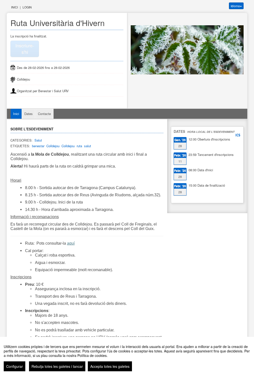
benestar (38, 146)
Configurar (14, 366)
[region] (127, 356)
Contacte (44, 113)
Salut (38, 140)
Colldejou (53, 146)
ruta (79, 146)
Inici (14, 7)
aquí (71, 243)
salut (87, 146)
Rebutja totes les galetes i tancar (57, 366)
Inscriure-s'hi (24, 48)
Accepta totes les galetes (109, 366)
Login (27, 7)
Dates (28, 113)
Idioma (235, 6)
